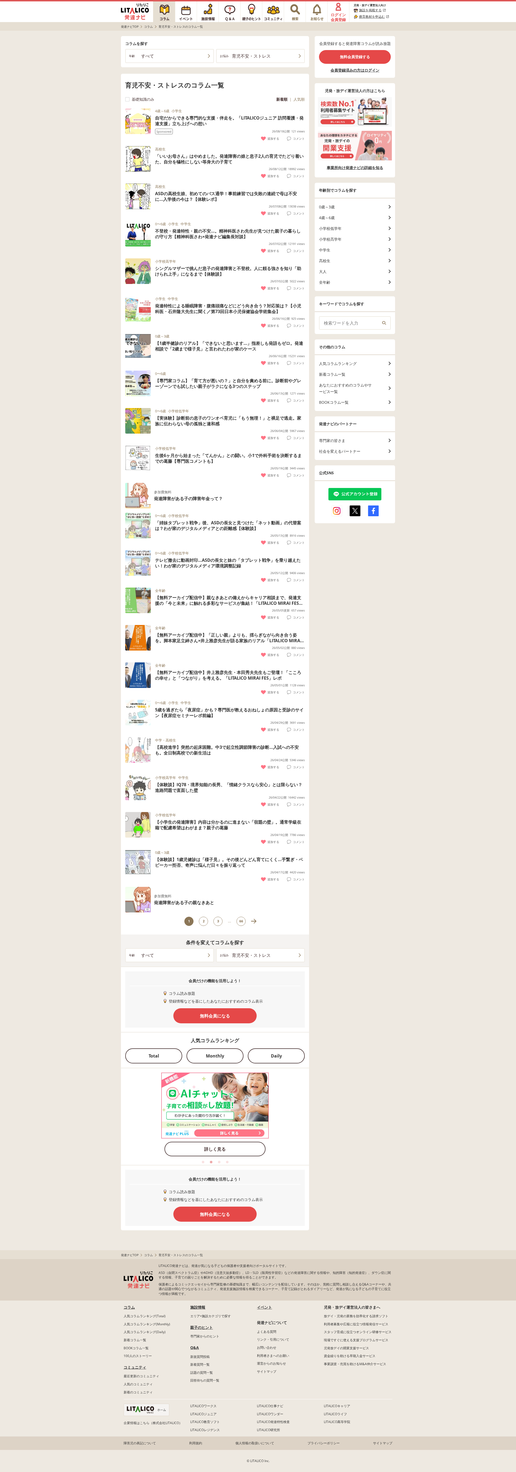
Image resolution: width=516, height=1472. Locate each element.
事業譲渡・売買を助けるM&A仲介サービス (355, 1364)
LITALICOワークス (203, 1406)
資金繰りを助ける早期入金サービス (349, 1356)
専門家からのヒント (204, 1336)
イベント (264, 1307)
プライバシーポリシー (323, 1443)
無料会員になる (215, 1016)
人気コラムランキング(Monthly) (147, 1324)
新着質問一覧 (200, 1364)
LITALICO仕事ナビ (270, 1406)
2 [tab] (211, 1162)
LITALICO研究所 (268, 1430)
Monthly (215, 1056)
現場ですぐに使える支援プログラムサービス (356, 1340)
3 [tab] (219, 1162)
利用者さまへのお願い (273, 1355)
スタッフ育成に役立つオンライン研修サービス (358, 1332)
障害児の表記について (140, 1443)
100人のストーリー (138, 1356)
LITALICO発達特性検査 (273, 1422)
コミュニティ (135, 1367)
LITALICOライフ (335, 1414)
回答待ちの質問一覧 (204, 1380)
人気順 (299, 99)
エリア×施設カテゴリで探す (210, 1316)
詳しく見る (215, 1149)
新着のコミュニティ (138, 1392)
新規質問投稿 (200, 1356)
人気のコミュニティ (138, 1384)
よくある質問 (266, 1331)
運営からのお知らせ (271, 1363)
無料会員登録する (355, 56)
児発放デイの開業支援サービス (346, 1348)
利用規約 (195, 1443)
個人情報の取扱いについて (254, 1443)
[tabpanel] (215, 1116)
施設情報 (197, 1307)
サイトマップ (266, 1371)
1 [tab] (203, 1162)
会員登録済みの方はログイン (355, 70)
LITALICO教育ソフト (205, 1422)
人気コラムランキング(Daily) (145, 1332)
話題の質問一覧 (201, 1372)
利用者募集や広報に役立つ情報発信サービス (356, 1324)
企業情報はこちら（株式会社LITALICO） (153, 1423)
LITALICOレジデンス (205, 1430)
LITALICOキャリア (337, 1406)
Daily (276, 1056)
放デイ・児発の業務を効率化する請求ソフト (356, 1316)
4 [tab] (227, 1162)
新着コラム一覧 (135, 1340)
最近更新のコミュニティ (141, 1376)
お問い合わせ (266, 1347)
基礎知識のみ (143, 99)
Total (154, 1056)
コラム (129, 1307)
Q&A (194, 1347)
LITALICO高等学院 (337, 1422)
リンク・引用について (273, 1339)
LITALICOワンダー (270, 1414)
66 (241, 921)
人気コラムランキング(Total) (145, 1316)
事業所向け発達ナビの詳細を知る (355, 168)
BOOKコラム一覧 (136, 1348)
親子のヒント (201, 1327)
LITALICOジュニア (203, 1414)
